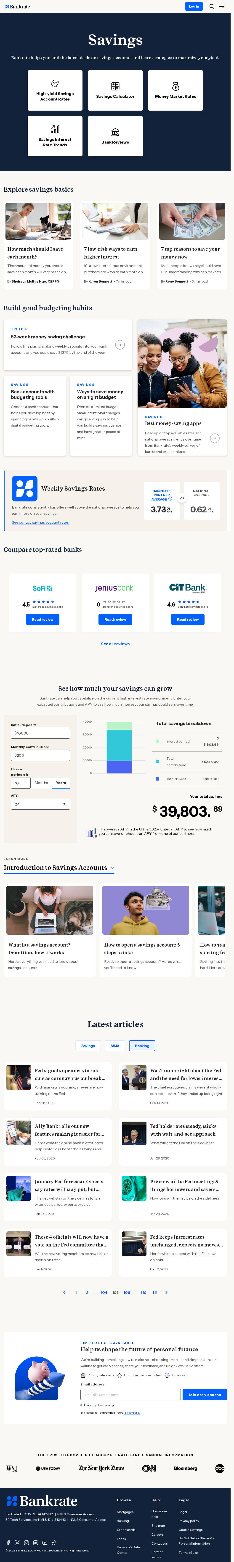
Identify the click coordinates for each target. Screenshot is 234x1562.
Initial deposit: (23, 725)
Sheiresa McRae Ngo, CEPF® (36, 281)
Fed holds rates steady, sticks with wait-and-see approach (183, 1130)
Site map (158, 1526)
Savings (88, 1045)
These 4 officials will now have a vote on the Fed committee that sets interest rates (71, 1244)
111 (154, 1292)
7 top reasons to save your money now (190, 253)
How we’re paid (159, 1514)
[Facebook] (8, 1543)
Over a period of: (19, 772)
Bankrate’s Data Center (128, 1550)
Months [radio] (41, 782)
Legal (183, 1512)
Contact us (160, 1543)
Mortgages (125, 1512)
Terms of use (188, 1553)
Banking (142, 1045)
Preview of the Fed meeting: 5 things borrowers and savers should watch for (184, 1189)
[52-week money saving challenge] (68, 344)
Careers (157, 1534)
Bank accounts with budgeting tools (33, 394)
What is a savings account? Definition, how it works (39, 948)
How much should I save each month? (35, 253)
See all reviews (115, 643)
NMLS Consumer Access (75, 1514)
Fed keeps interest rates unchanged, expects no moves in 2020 (184, 1244)
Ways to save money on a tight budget (100, 394)
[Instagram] (26, 1543)
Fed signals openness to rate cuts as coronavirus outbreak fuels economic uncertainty (68, 1078)
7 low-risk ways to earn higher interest (110, 253)
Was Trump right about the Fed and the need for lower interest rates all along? (185, 1078)
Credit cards (126, 1530)
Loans (121, 1539)
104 (104, 1292)
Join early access (205, 1394)
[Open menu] (222, 6)
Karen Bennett (100, 281)
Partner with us (157, 1554)
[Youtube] (45, 1543)
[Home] (20, 6)
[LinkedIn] (35, 1543)
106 (126, 1292)
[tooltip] (170, 499)
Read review (42, 619)
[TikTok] (54, 1543)
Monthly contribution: (30, 747)
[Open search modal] (212, 6)
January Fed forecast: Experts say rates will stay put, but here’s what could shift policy (69, 1189)
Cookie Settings (190, 1530)
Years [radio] (61, 782)
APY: (15, 796)
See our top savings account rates (40, 522)
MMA (115, 1045)
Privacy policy (189, 1521)
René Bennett (176, 281)
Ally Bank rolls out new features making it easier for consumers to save (67, 1134)
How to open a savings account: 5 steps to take (142, 948)
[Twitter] (17, 1543)
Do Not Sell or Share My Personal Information (196, 1541)
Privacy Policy (132, 1412)
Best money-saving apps (173, 423)
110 (143, 1292)
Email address (92, 1384)
